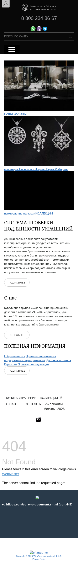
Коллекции (49, 397)
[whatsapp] (33, 30)
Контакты (33, 404)
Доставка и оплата (58, 360)
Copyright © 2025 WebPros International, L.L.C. (39, 556)
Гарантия (10, 364)
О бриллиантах (14, 356)
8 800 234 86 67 (39, 18)
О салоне (13, 404)
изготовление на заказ (19, 213)
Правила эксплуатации (33, 364)
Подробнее (17, 282)
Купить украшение (21, 397)
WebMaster (10, 474)
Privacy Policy (39, 559)
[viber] (39, 30)
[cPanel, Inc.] (39, 552)
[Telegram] (45, 30)
